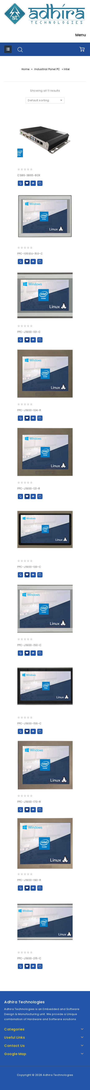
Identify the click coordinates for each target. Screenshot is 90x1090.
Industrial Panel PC (47, 69)
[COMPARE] (39, 183)
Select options (20, 183)
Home (26, 69)
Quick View (33, 183)
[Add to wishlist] (27, 183)
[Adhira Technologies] (45, 13)
